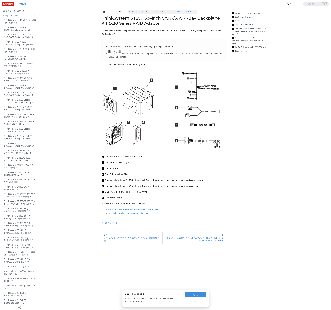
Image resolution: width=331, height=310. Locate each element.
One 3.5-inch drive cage (242, 17)
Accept (195, 295)
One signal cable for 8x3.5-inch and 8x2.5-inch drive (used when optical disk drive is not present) (249, 31)
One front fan (238, 21)
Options (22, 4)
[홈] (104, 12)
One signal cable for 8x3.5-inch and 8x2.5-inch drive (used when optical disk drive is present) (249, 40)
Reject (195, 302)
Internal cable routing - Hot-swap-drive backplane (128, 213)
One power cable (239, 51)
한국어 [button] (292, 4)
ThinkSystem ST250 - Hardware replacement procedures (132, 209)
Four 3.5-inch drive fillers (242, 25)
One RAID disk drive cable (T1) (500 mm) (249, 47)
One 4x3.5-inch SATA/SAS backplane (247, 13)
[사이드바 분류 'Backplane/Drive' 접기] (34, 15)
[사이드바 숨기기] (19, 307)
